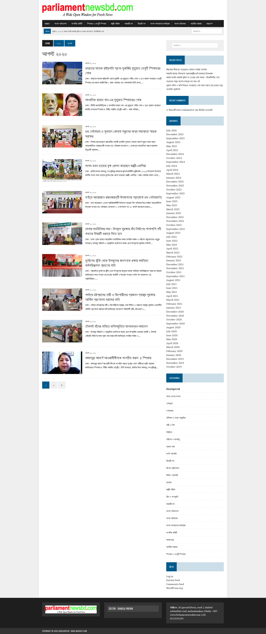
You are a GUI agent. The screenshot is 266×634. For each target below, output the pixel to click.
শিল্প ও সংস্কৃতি (172, 496)
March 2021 (172, 299)
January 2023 (173, 213)
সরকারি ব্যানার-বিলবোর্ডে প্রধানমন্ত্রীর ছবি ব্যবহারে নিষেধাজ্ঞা (189, 73)
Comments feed (175, 584)
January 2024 (173, 177)
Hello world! (206, 109)
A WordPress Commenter (180, 109)
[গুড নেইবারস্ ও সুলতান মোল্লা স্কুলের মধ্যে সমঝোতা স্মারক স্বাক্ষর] (62, 145)
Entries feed (173, 580)
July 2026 (171, 130)
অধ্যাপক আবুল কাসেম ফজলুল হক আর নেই (183, 81)
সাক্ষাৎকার (170, 539)
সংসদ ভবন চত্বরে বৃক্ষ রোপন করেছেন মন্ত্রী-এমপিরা (115, 165)
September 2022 (175, 229)
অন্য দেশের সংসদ (173, 396)
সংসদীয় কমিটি (76, 23)
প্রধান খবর (170, 446)
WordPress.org (174, 588)
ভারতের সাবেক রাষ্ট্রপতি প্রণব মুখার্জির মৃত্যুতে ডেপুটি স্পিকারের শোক (122, 70)
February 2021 (174, 303)
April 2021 (172, 296)
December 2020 (175, 311)
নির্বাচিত (169, 432)
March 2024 (172, 173)
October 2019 (174, 366)
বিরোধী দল (142, 23)
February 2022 (174, 256)
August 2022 (173, 232)
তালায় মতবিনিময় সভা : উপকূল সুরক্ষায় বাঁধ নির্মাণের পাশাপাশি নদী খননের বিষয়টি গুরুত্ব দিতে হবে (123, 231)
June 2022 (171, 240)
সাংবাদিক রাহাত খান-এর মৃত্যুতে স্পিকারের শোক (113, 99)
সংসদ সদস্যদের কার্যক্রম (160, 23)
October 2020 (174, 319)
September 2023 (175, 193)
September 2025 (175, 138)
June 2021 (171, 288)
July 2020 (171, 331)
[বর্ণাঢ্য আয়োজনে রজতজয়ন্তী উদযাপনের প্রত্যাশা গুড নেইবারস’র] (62, 211)
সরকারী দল (129, 23)
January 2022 (173, 260)
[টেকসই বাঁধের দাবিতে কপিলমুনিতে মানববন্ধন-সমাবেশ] (62, 340)
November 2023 (175, 185)
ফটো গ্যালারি (171, 453)
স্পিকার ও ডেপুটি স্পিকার (96, 23)
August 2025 (173, 142)
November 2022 (175, 221)
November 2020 (175, 315)
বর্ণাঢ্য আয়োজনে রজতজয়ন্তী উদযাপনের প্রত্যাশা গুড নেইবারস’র (123, 197)
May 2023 (171, 205)
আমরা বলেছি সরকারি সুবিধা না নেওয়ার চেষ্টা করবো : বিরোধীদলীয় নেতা (193, 77)
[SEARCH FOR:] (206, 31)
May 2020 (171, 339)
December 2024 (175, 154)
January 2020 (173, 355)
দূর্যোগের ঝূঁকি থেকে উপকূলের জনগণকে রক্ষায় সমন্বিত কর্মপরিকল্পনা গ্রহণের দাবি (116, 262)
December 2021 (175, 264)
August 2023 (173, 197)
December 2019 (175, 359)
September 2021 (175, 276)
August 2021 (173, 280)
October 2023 (174, 189)
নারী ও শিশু (170, 425)
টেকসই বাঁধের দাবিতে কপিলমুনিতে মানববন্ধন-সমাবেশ (116, 326)
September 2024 (175, 162)
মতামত (169, 482)
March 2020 (172, 347)
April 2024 (172, 170)
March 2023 (172, 209)
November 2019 (175, 363)
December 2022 (175, 217)
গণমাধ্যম (169, 410)
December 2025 (175, 134)
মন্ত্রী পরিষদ (115, 23)
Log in (169, 576)
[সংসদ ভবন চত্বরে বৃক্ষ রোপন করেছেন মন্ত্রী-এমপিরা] (62, 179)
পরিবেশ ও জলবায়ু (173, 439)
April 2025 (172, 150)
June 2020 (171, 335)
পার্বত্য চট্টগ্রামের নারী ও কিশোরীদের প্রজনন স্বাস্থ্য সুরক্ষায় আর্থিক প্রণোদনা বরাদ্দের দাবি (120, 297)
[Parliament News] (133, 10)
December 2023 (175, 181)
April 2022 (172, 248)
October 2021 (174, 272)
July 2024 (171, 166)
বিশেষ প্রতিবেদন (172, 468)
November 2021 (175, 268)
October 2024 (174, 158)
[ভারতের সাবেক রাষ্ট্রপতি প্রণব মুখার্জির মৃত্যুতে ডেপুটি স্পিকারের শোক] (62, 82)
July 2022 (171, 236)
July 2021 (171, 284)
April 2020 (172, 343)
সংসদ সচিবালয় (180, 23)
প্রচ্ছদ (47, 23)
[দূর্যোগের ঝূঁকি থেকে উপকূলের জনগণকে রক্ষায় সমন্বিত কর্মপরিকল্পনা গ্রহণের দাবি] (62, 274)
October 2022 (174, 225)
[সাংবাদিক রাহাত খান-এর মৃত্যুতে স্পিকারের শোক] (62, 114)
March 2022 (172, 252)
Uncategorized (173, 389)
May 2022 (171, 244)
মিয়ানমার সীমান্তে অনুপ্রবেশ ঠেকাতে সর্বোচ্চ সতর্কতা (186, 69)
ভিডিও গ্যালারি (172, 475)
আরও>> (209, 23)
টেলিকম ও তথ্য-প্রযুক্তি (176, 417)
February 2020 (174, 351)
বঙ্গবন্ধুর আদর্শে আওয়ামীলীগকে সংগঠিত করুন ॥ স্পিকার (118, 357)
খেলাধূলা (169, 403)
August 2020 (173, 327)
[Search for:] (195, 45)
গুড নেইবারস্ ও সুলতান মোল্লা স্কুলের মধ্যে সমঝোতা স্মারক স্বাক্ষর (121, 133)
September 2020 (175, 323)
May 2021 (171, 292)
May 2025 (171, 146)
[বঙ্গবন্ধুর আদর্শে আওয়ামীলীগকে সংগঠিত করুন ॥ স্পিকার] (62, 372)
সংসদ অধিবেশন (60, 23)
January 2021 (173, 307)
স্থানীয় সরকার (196, 23)
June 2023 (171, 201)
